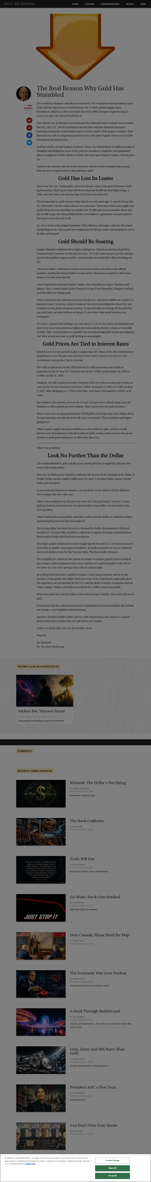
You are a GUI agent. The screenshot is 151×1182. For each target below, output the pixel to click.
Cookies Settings (112, 1161)
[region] (75, 1168)
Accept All (112, 1176)
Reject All (112, 1168)
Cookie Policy (30, 1164)
